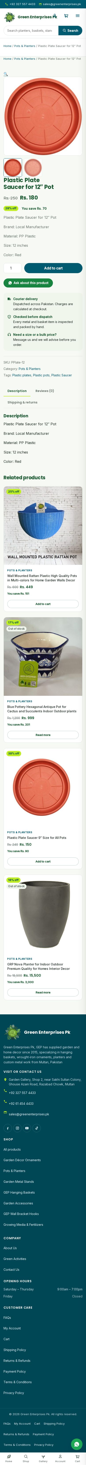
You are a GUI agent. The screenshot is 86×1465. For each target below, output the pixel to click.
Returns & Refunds (17, 1360)
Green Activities (15, 1259)
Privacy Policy (14, 1393)
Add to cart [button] (43, 604)
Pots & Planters (24, 46)
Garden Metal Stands (19, 1181)
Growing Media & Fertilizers (23, 1224)
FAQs (7, 1317)
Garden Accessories (18, 1203)
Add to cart (53, 268)
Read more (43, 735)
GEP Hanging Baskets (19, 1192)
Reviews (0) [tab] (45, 391)
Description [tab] (17, 391)
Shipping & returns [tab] (22, 402)
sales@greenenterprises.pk (62, 4)
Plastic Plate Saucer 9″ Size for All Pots (36, 838)
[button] (6, 74)
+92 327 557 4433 (22, 4)
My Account (12, 1328)
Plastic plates (21, 375)
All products (12, 1149)
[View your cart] (66, 17)
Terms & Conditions (18, 1382)
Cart (6, 1339)
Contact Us (11, 1269)
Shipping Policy (15, 1350)
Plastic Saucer (61, 375)
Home (7, 46)
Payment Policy (15, 1371)
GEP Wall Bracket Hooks (21, 1214)
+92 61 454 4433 (21, 1103)
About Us (10, 1248)
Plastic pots (41, 375)
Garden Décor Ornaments (22, 1160)
